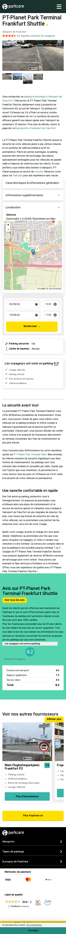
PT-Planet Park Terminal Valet (30, 454)
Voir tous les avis (15, 599)
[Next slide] (60, 52)
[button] (33, 252)
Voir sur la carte (17, 231)
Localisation (13, 207)
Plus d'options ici (33, 815)
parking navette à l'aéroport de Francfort (34, 128)
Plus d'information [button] (34, 925)
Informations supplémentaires (24, 195)
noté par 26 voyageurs (43, 35)
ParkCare (18, 175)
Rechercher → (32, 326)
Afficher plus (54, 719)
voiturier (39, 171)
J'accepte (33, 930)
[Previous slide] (5, 52)
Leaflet (42, 289)
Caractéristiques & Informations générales (32, 182)
